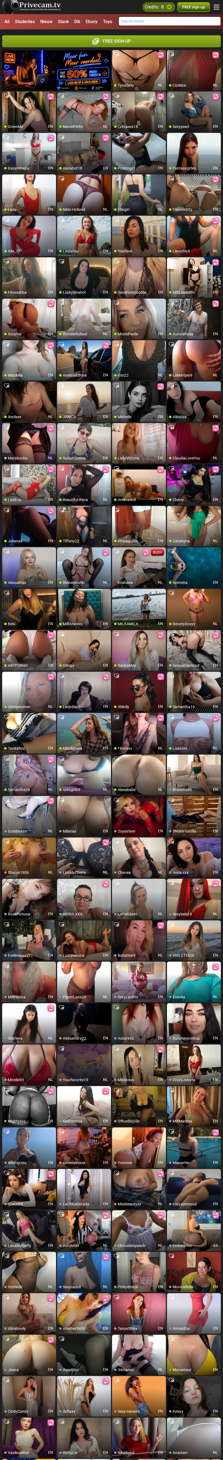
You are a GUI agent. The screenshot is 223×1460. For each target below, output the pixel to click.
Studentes (25, 21)
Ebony (92, 21)
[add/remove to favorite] (116, 54)
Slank (63, 21)
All (7, 21)
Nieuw (46, 21)
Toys (107, 21)
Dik (77, 21)
